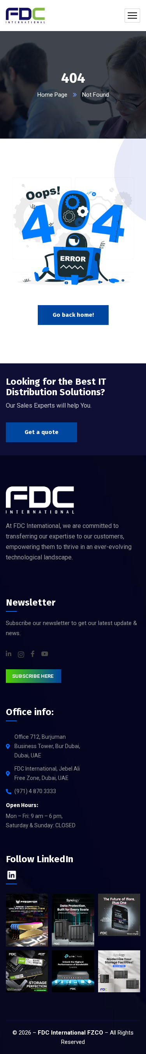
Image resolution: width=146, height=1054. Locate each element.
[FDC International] (25, 15)
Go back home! (73, 314)
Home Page (52, 94)
